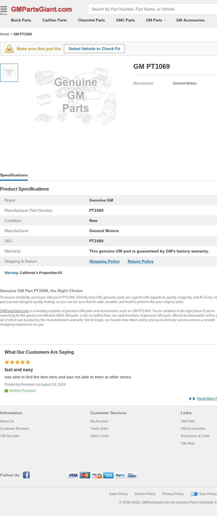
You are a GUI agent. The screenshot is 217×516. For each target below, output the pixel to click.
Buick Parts (21, 20)
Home (4, 34)
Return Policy (141, 261)
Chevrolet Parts (91, 20)
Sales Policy (118, 494)
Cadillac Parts (54, 20)
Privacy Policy (173, 494)
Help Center (99, 436)
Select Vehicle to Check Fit (94, 48)
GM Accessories (190, 20)
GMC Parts (125, 20)
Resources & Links (195, 436)
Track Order (99, 429)
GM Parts (188, 421)
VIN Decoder (10, 436)
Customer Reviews (14, 429)
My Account (99, 421)
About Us (7, 421)
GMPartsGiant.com (14, 311)
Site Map (187, 443)
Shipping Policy (104, 261)
